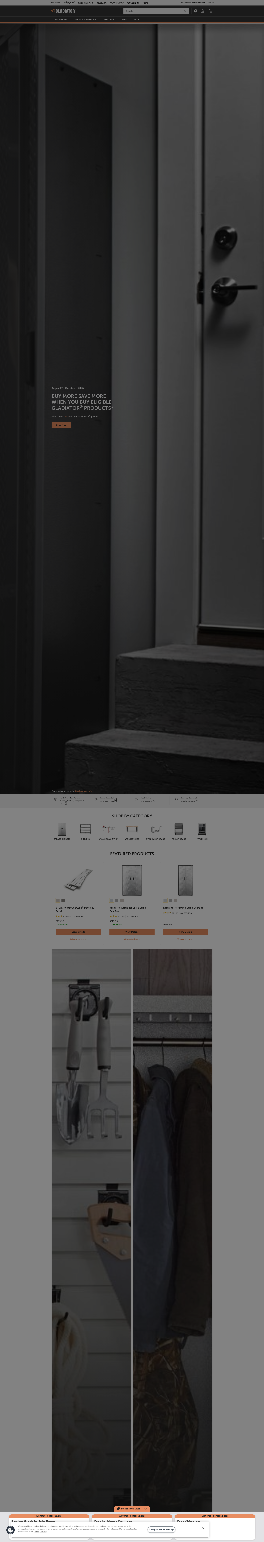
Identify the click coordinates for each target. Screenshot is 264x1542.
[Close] (203, 1528)
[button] (10, 1530)
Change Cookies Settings (161, 1529)
